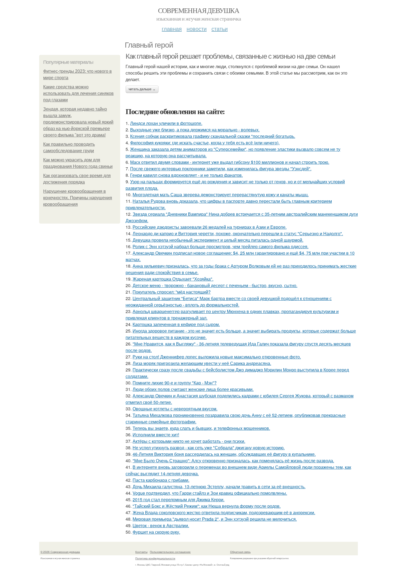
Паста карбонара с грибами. (161, 480)
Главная (172, 28)
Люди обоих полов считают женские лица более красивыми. (193, 389)
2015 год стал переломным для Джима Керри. (178, 499)
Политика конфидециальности (155, 558)
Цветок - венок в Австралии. (161, 525)
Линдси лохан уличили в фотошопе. (166, 123)
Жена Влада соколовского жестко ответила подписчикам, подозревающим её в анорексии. (224, 512)
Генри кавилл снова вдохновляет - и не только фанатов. (186, 175)
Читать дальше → (142, 89)
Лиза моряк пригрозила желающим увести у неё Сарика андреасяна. (202, 363)
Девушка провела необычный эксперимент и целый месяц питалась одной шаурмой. (218, 240)
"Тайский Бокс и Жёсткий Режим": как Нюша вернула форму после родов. (207, 506)
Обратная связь (240, 552)
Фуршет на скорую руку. (156, 532)
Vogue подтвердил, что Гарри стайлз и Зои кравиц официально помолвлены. (210, 493)
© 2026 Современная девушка (60, 552)
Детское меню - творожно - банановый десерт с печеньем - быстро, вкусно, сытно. (215, 285)
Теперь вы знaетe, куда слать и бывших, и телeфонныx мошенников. (201, 428)
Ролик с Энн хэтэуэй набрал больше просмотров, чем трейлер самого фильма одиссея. (220, 246)
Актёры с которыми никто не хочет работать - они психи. (189, 441)
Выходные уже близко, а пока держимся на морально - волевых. (195, 130)
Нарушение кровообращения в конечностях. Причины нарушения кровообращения (77, 198)
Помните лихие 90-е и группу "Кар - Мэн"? (175, 383)
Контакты (141, 552)
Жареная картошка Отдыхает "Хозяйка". (173, 279)
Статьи (219, 28)
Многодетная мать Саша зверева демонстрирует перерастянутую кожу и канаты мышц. (221, 194)
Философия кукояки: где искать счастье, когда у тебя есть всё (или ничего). (205, 142)
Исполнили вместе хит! (156, 434)
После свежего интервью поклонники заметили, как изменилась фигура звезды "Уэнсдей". (220, 168)
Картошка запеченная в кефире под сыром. (176, 324)
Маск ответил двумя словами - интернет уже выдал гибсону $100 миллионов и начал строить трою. (229, 162)
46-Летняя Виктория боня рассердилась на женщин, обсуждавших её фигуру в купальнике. (224, 454)
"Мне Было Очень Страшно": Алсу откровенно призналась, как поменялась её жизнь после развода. (233, 460)
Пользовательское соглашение (170, 552)
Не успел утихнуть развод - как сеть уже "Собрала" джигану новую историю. (209, 447)
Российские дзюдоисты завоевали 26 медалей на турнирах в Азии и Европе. (210, 227)
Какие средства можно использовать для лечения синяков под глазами (78, 93)
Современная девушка (198, 10)
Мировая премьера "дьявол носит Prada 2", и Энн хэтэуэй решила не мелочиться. (215, 519)
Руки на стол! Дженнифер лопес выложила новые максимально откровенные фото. (217, 357)
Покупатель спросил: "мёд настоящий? (172, 292)
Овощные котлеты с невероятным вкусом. (175, 409)
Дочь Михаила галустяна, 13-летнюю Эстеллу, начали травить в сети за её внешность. (219, 486)
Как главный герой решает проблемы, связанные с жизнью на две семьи (230, 56)
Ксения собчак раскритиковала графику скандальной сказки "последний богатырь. (212, 136)
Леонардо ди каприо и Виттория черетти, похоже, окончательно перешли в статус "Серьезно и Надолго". (238, 233)
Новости (197, 28)
